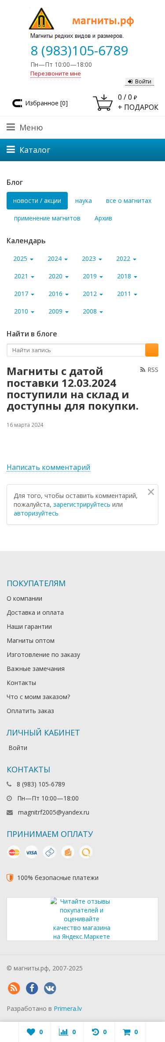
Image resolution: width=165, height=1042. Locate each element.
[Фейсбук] (32, 988)
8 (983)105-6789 (79, 50)
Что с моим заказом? (38, 696)
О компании (24, 598)
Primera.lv (68, 1008)
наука (83, 200)
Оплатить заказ (30, 711)
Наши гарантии (29, 626)
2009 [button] (56, 311)
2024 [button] (55, 258)
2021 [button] (22, 276)
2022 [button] (124, 258)
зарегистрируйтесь (81, 504)
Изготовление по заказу (43, 654)
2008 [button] (91, 311)
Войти (143, 81)
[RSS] (14, 988)
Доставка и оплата (35, 612)
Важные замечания (36, 668)
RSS (152, 369)
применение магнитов (47, 218)
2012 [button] (91, 293)
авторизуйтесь (36, 513)
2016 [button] (56, 293)
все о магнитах (128, 200)
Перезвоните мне (55, 73)
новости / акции (37, 200)
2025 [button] (21, 258)
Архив (103, 218)
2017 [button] (22, 293)
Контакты (21, 682)
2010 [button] (22, 311)
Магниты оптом (31, 640)
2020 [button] (56, 276)
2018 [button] (125, 276)
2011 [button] (125, 293)
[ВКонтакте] (50, 988)
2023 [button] (90, 258)
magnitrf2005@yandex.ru (53, 812)
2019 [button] (91, 276)
